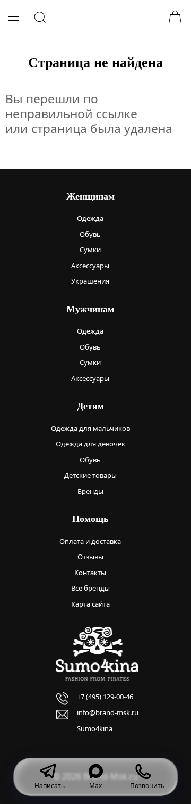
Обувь (90, 234)
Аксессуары (90, 265)
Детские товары (90, 475)
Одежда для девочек (90, 444)
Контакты (90, 572)
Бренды (90, 491)
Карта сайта (90, 604)
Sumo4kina (94, 728)
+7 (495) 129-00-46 (105, 696)
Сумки (90, 249)
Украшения (90, 281)
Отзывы (90, 556)
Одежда (90, 218)
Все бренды (90, 588)
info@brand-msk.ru (107, 712)
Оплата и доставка (90, 541)
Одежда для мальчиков (90, 428)
